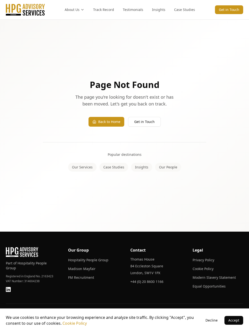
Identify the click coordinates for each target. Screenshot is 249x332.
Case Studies (184, 9)
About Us (72, 9)
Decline (211, 320)
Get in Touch (229, 9)
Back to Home (109, 121)
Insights (158, 9)
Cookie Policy (203, 268)
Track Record (103, 9)
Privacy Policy (203, 260)
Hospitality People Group (88, 260)
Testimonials (133, 9)
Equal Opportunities (209, 286)
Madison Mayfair (82, 268)
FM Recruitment (81, 277)
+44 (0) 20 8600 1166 (146, 281)
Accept (233, 320)
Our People (168, 167)
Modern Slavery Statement (214, 277)
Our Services (82, 167)
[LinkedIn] (8, 289)
